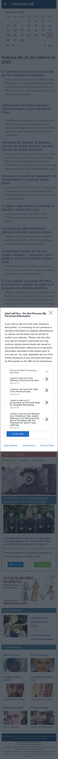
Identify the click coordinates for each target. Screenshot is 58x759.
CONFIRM (18, 434)
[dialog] (29, 379)
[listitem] (29, 371)
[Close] (52, 314)
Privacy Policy (47, 445)
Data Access (29, 445)
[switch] (45, 379)
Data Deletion (11, 445)
